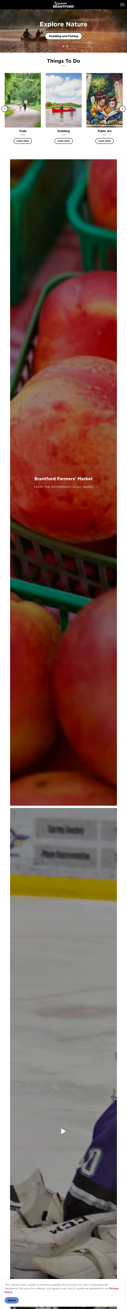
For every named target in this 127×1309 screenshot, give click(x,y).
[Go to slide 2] (63, 46)
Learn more (22, 140)
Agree (12, 1300)
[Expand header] (122, 4)
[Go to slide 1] (60, 46)
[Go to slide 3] (67, 46)
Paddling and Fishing (63, 36)
